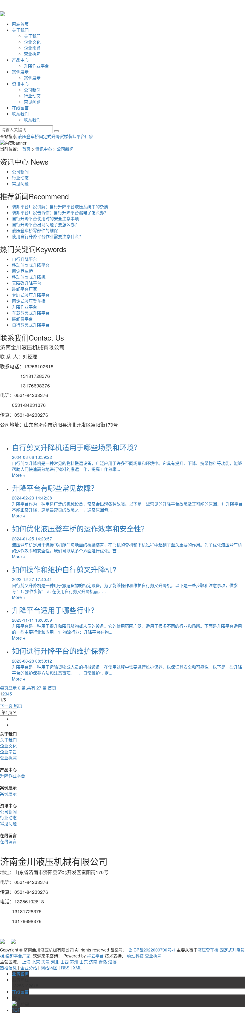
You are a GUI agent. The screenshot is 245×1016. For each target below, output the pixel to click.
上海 (26, 962)
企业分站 (28, 968)
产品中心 (20, 60)
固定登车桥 (22, 271)
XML (77, 968)
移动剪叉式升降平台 (31, 265)
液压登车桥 (28, 136)
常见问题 (32, 102)
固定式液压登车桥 (28, 301)
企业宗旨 (32, 48)
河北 (55, 962)
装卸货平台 (22, 319)
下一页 (6, 706)
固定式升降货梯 (53, 136)
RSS (65, 968)
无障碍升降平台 (26, 283)
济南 (93, 962)
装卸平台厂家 (80, 136)
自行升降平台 (24, 259)
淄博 (112, 962)
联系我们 (20, 114)
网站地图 (49, 968)
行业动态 (32, 96)
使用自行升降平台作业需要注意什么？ (47, 236)
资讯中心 (20, 84)
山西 (64, 962)
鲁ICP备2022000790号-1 (151, 950)
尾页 (18, 706)
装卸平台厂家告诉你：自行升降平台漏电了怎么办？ (60, 212)
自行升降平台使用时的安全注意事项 (45, 218)
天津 (45, 962)
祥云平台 (95, 956)
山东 (83, 962)
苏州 (74, 962)
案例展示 (20, 72)
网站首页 (20, 24)
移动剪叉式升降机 (28, 277)
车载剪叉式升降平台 (31, 313)
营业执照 (32, 54)
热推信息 (8, 968)
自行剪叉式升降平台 (31, 325)
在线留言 (20, 108)
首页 (26, 149)
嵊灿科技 (135, 956)
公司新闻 (32, 90)
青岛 (103, 962)
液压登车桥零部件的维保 (35, 230)
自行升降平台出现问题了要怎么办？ (45, 224)
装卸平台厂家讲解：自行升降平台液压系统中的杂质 (60, 206)
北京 (36, 962)
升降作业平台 (36, 66)
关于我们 (20, 30)
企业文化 (32, 42)
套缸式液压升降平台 (31, 295)
